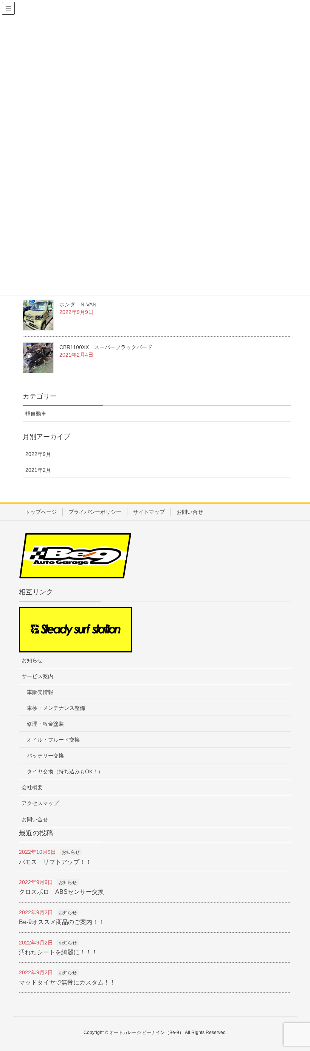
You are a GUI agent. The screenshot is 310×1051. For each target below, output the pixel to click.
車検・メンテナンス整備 (56, 708)
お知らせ (32, 660)
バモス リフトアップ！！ (55, 862)
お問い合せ (190, 512)
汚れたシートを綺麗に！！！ (58, 952)
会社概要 (32, 787)
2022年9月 (38, 454)
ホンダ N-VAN (77, 304)
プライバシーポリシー (94, 512)
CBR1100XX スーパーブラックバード (105, 347)
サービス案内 (37, 676)
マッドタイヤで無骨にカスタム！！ (67, 982)
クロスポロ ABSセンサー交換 (61, 892)
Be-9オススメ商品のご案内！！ (61, 922)
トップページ (41, 512)
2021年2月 (38, 470)
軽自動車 (35, 414)
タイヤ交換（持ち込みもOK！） (65, 771)
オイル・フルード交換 (53, 740)
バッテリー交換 (45, 756)
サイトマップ (149, 512)
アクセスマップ (40, 803)
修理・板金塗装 (45, 724)
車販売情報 (40, 692)
